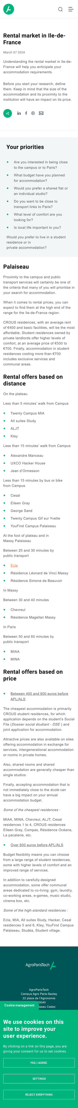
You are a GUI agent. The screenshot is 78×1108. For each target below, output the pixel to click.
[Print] (33, 113)
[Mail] (41, 113)
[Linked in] (19, 113)
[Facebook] (26, 113)
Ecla (14, 566)
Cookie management (19, 1005)
